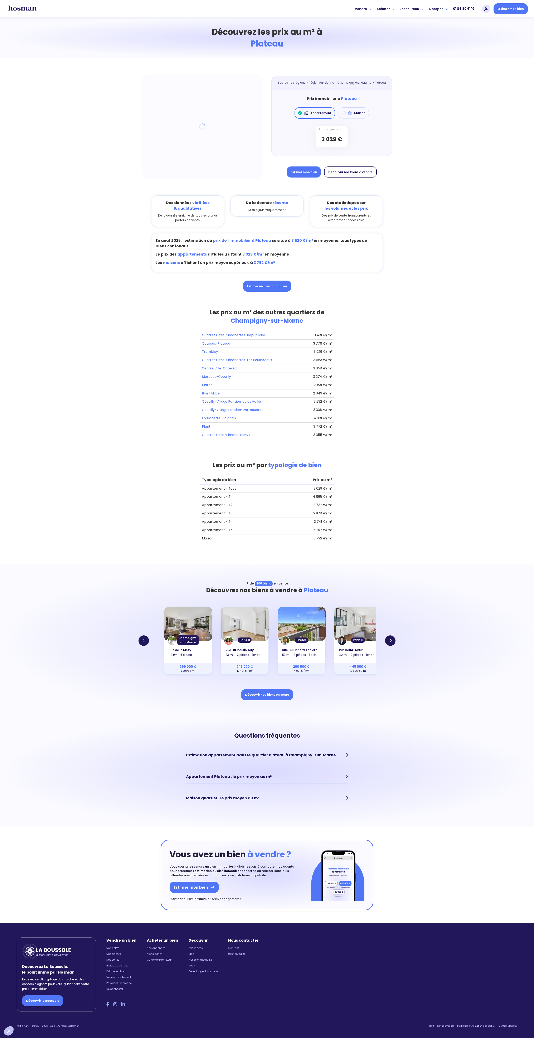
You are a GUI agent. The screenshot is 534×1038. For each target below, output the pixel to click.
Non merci (18, 1017)
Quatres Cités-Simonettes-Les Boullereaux (237, 360)
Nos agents (113, 954)
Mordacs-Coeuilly (216, 376)
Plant (206, 426)
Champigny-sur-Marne (355, 83)
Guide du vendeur (117, 965)
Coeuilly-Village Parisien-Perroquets (231, 409)
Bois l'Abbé (211, 393)
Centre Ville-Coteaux (219, 368)
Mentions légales (508, 1026)
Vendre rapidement (118, 977)
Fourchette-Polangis (219, 418)
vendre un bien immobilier (213, 866)
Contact (233, 948)
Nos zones (112, 959)
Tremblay (210, 351)
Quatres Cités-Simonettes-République (233, 335)
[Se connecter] (486, 8)
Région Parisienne (321, 83)
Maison (359, 113)
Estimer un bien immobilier (267, 286)
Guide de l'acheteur (159, 959)
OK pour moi (77, 1017)
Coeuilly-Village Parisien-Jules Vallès (232, 401)
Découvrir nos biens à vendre (350, 172)
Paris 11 (245, 640)
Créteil (301, 640)
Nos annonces (156, 948)
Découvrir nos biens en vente (267, 695)
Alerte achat (154, 954)
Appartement (320, 113)
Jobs (192, 965)
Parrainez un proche (119, 983)
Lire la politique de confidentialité (29, 1003)
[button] (9, 1031)
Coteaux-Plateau (216, 343)
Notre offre (112, 948)
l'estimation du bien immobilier (217, 871)
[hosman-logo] (22, 8)
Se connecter (114, 989)
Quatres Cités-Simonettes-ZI (226, 434)
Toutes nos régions (291, 83)
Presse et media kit (200, 959)
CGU (431, 1026)
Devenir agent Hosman (203, 971)
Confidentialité (445, 1026)
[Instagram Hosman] (115, 1004)
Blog (191, 954)
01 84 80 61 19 (463, 8)
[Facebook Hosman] (107, 1004)
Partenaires (196, 948)
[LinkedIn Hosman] (123, 1004)
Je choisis (47, 1017)
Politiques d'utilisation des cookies (476, 1026)
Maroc (207, 385)
